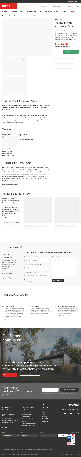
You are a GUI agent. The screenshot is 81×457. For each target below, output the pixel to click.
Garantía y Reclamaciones (29, 423)
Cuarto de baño (31, 11)
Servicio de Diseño (44, 5)
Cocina (22, 11)
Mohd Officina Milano (8, 422)
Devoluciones (26, 416)
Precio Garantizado (7, 418)
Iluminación (14, 11)
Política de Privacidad (6, 454)
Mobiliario (5, 11)
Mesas (10, 15)
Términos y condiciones (28, 425)
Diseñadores (45, 416)
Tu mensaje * (55, 257)
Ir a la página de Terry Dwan (9, 184)
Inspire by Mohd (46, 412)
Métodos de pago (27, 414)
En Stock (71, 11)
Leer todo (72, 39)
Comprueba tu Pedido (28, 407)
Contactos (25, 409)
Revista (44, 409)
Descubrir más (61, 315)
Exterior (56, 11)
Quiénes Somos (6, 409)
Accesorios (48, 11)
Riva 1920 (58, 19)
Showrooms (5, 412)
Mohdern (5, 427)
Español (77, 454)
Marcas (64, 11)
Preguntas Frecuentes (28, 412)
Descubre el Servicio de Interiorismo (30, 375)
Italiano (59, 454)
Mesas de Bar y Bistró (19, 15)
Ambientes (45, 407)
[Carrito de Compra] (78, 6)
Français (68, 454)
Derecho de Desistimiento (29, 419)
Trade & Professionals (57, 5)
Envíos (6, 320)
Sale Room (45, 421)
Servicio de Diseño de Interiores (8, 415)
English (63, 454)
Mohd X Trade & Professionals (10, 420)
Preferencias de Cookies (32, 454)
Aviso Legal (23, 454)
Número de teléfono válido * (32, 272)
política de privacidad (68, 393)
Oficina (41, 11)
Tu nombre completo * (30, 257)
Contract (4, 425)
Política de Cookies (16, 454)
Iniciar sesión (69, 5)
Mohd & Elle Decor (47, 419)
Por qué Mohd (6, 407)
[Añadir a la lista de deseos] (77, 22)
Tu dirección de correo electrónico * (34, 264)
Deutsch (72, 454)
